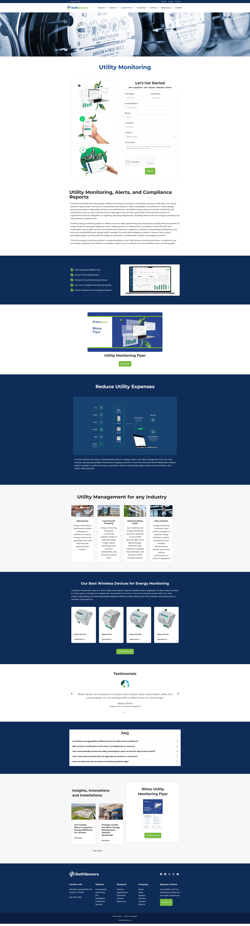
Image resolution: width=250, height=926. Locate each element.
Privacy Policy (117, 916)
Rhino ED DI (107, 634)
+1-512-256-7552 (74, 1)
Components (101, 889)
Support (170, 1)
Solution (101, 8)
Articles (153, 8)
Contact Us (166, 902)
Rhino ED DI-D (80, 634)
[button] (71, 693)
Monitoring (100, 892)
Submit (150, 171)
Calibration (100, 901)
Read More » (78, 838)
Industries (141, 8)
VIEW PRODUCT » (79, 639)
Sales (140, 892)
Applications (126, 8)
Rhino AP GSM (135, 634)
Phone (127, 113)
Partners (163, 1)
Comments (130, 142)
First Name (129, 94)
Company (129, 123)
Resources (166, 8)
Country (128, 132)
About (141, 889)
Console (178, 1)
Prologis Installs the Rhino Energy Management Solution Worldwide (111, 830)
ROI (96, 895)
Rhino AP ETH (163, 634)
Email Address (131, 103)
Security (98, 904)
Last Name (155, 94)
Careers (142, 901)
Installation (100, 898)
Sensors (113, 8)
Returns (141, 904)
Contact (178, 8)
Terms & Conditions (130, 916)
